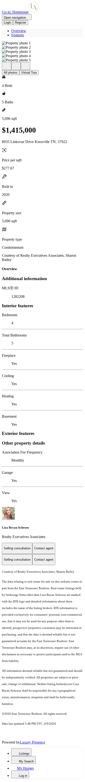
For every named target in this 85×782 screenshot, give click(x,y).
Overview (18, 31)
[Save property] (16, 66)
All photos (10, 72)
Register (20, 22)
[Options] (6, 66)
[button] (42, 43)
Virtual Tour (29, 72)
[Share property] (25, 66)
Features (17, 35)
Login (7, 22)
